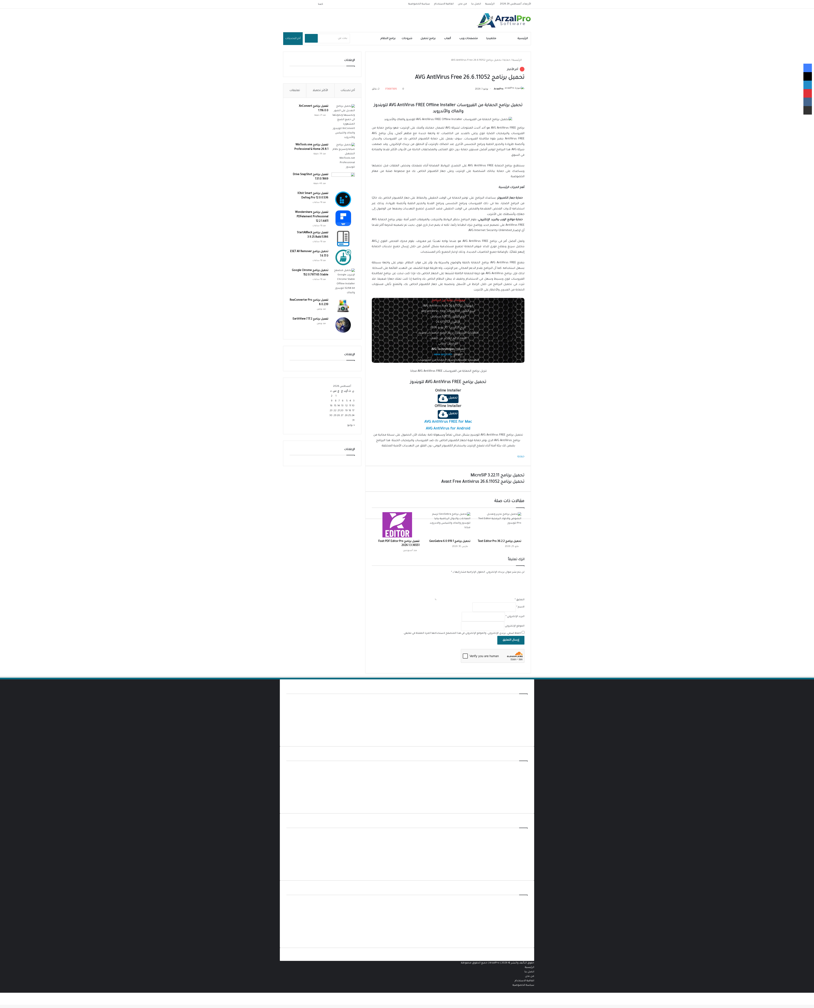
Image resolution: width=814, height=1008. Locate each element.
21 (338, 410)
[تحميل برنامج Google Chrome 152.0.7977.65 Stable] (343, 281)
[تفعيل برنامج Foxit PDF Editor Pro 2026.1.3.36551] (397, 524)
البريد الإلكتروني (515, 616)
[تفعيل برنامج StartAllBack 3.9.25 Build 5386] (343, 239)
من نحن (462, 4)
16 (331, 406)
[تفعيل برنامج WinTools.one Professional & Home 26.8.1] (343, 156)
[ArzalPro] (503, 20)
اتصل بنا (476, 4)
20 (341, 410)
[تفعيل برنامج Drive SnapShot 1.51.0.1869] (343, 180)
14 (338, 406)
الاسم (520, 607)
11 (350, 406)
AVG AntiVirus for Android (448, 429)
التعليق (519, 600)
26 (346, 415)
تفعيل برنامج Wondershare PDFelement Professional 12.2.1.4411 (311, 217)
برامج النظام (388, 38)
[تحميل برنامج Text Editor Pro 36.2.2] (499, 524)
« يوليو (351, 425)
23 (331, 410)
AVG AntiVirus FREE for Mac (448, 422)
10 (353, 406)
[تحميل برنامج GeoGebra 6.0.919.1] (448, 524)
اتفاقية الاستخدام (444, 4)
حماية (508, 38)
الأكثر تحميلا (320, 90)
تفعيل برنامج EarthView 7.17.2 (310, 319)
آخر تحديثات (348, 90)
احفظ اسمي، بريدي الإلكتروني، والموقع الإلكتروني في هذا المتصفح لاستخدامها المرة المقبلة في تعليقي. (462, 633)
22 (334, 410)
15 (335, 406)
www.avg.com (443, 354)
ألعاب (447, 38)
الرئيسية (490, 4)
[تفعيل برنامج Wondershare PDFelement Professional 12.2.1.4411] (343, 218)
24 (352, 415)
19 (346, 410)
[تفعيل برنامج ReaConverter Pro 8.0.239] (343, 306)
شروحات (407, 38)
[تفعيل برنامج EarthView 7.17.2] (343, 325)
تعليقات (295, 90)
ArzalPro (498, 89)
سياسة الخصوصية (419, 4)
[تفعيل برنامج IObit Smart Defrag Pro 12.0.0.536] (343, 199)
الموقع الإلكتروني (514, 626)
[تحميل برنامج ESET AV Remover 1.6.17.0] (343, 257)
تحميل (453, 398)
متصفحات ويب (468, 38)
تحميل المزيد (520, 737)
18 (350, 410)
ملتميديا (491, 38)
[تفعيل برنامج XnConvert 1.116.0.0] (343, 122)
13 (342, 406)
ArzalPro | (495, 963)
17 (353, 410)
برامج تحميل (428, 38)
